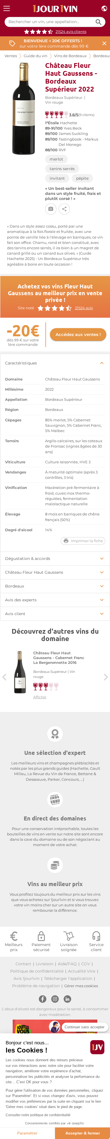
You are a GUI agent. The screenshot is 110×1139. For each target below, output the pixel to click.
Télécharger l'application (68, 978)
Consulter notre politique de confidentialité (38, 1115)
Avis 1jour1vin (26, 978)
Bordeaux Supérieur (63, 97)
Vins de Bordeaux (70, 56)
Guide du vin (35, 56)
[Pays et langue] (104, 8)
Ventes (11, 56)
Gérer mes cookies (81, 986)
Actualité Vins (81, 971)
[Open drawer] (6, 8)
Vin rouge (54, 102)
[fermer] (104, 43)
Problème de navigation (36, 985)
